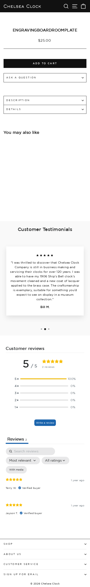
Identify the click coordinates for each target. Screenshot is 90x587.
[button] (45, 379)
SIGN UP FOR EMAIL (21, 574)
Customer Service (21, 564)
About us (13, 554)
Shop (8, 544)
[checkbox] (16, 469)
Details (13, 109)
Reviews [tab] (17, 439)
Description (18, 100)
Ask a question (21, 77)
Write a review (45, 422)
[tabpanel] (45, 484)
